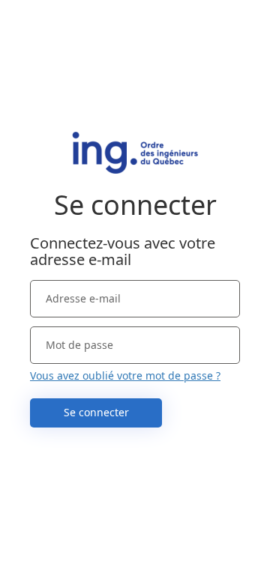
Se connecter (96, 412)
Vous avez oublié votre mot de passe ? (125, 375)
